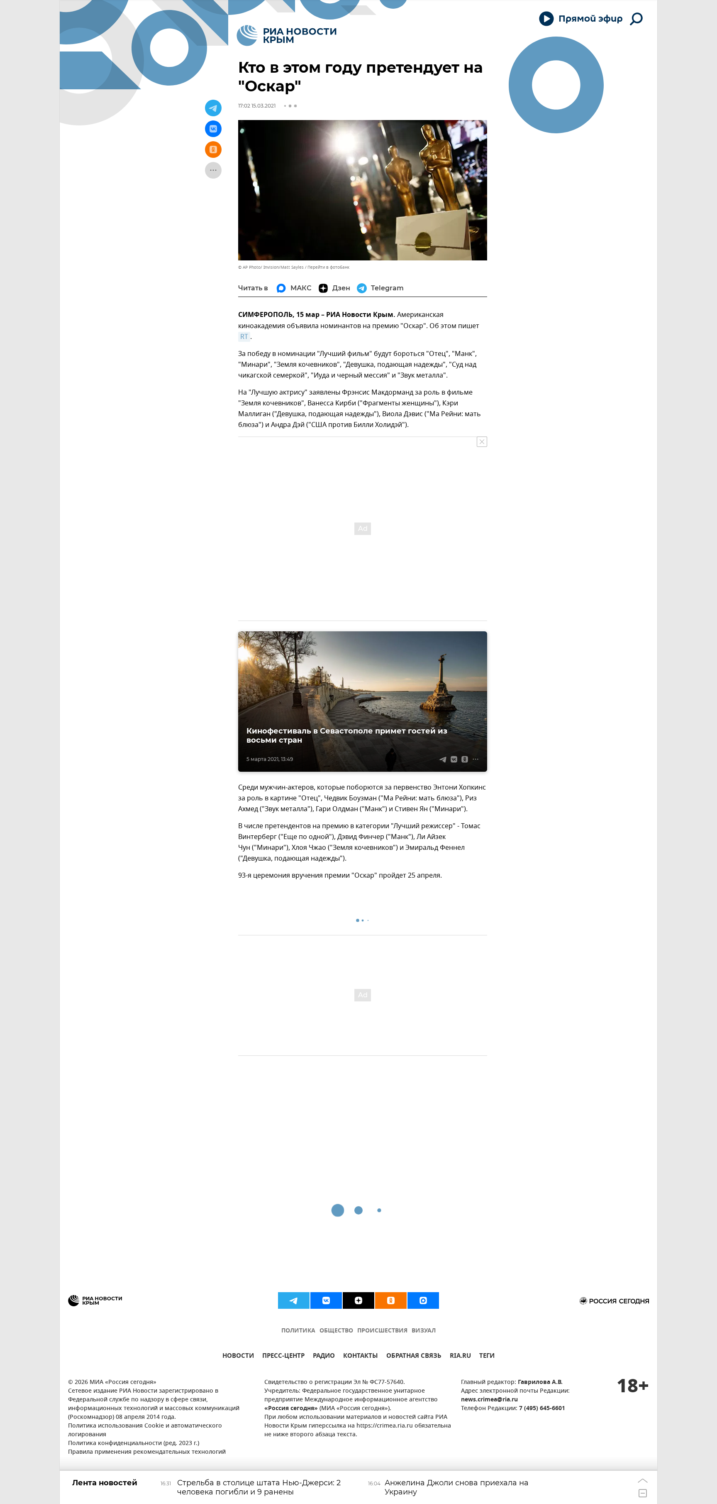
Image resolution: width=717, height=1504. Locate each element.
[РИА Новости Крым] (286, 35)
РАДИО (324, 1357)
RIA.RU (460, 1357)
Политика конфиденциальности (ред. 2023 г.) (133, 1443)
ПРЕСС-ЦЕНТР (283, 1357)
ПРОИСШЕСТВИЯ (382, 1331)
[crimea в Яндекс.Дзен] (358, 1300)
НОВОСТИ (238, 1357)
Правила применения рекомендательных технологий (147, 1452)
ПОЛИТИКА (298, 1331)
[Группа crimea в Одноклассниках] (391, 1300)
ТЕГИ (487, 1357)
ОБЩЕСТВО (336, 1331)
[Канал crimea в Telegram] (294, 1300)
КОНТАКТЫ (360, 1357)
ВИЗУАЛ (424, 1331)
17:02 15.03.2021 (257, 106)
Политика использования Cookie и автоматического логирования (145, 1430)
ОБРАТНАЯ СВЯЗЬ (413, 1357)
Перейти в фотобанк (328, 267)
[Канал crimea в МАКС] (423, 1300)
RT (244, 337)
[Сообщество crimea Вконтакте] (326, 1300)
